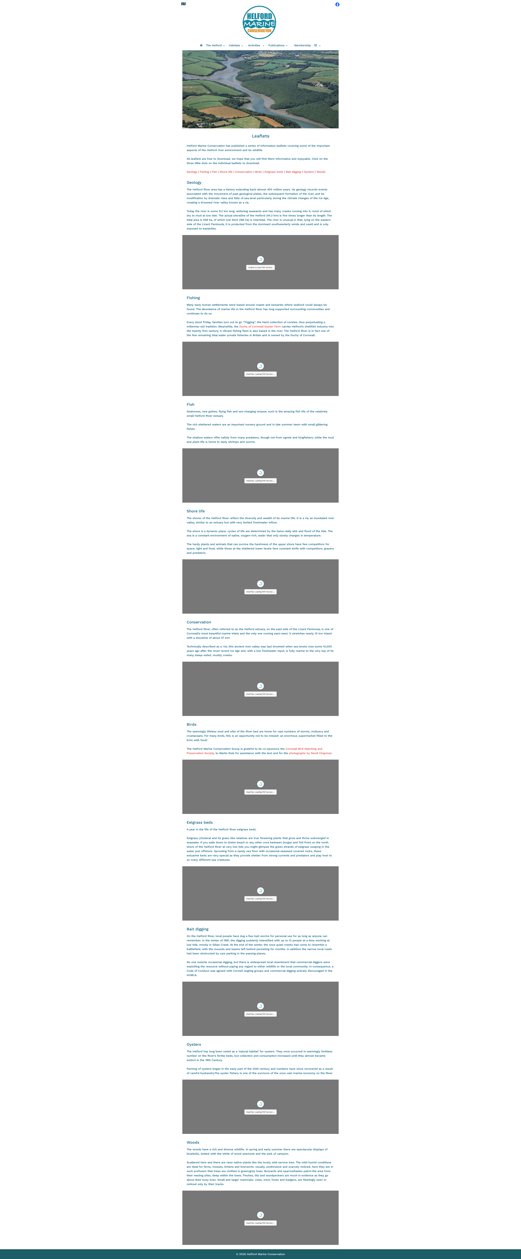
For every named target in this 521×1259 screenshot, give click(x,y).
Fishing (204, 171)
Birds (258, 171)
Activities (254, 45)
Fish (214, 171)
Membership (302, 45)
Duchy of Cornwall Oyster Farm (260, 326)
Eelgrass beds (273, 171)
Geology (192, 171)
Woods (321, 171)
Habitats (234, 45)
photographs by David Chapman (310, 753)
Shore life (226, 171)
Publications (276, 45)
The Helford (214, 45)
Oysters (309, 171)
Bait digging (293, 171)
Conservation (243, 171)
